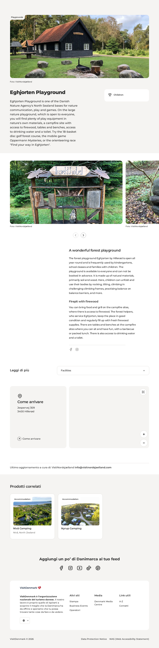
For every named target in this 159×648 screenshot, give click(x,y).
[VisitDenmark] (30, 587)
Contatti (123, 605)
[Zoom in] (144, 434)
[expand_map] (143, 392)
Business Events (79, 605)
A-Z (121, 601)
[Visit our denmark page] (61, 568)
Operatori (75, 610)
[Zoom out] (144, 443)
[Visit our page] (70, 568)
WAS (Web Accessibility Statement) (129, 639)
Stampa (74, 601)
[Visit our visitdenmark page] (79, 568)
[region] (109, 417)
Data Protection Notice (94, 639)
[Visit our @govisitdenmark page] (88, 568)
